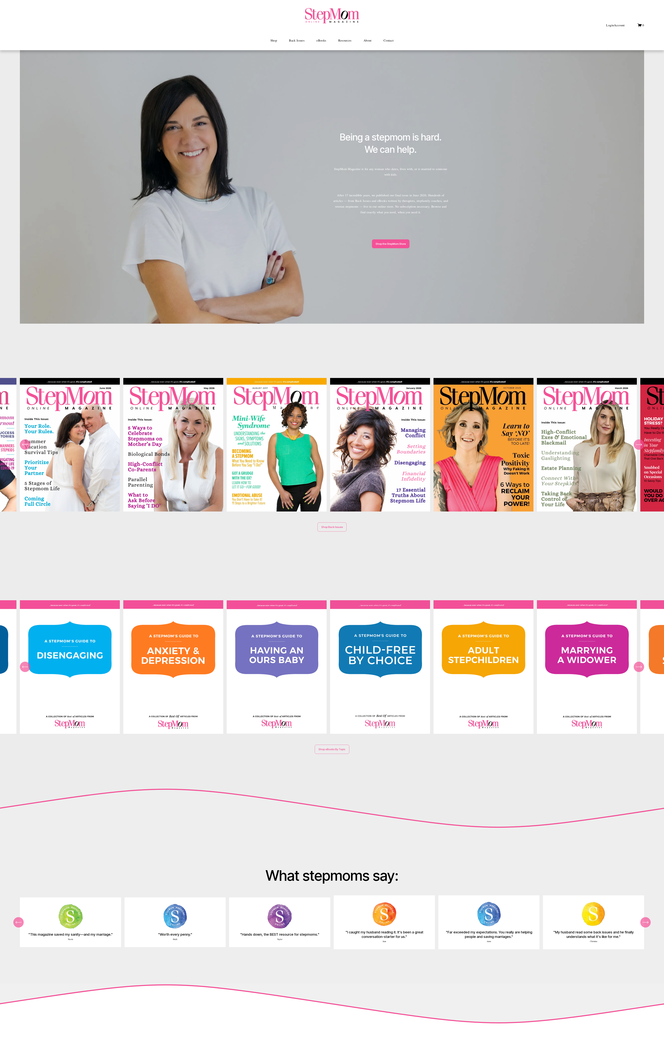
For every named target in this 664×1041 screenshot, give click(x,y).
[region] (332, 446)
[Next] (639, 444)
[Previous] (25, 444)
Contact (389, 40)
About (367, 40)
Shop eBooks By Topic (332, 749)
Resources (345, 40)
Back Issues (297, 40)
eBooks (321, 40)
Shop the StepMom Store (391, 243)
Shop (273, 40)
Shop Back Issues (332, 527)
